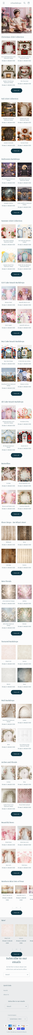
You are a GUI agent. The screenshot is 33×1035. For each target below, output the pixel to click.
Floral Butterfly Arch (24, 483)
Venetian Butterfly (24, 506)
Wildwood (8, 542)
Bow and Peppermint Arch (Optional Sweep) (8, 57)
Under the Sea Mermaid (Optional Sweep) (24, 265)
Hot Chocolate (24, 81)
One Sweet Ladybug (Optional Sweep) (8, 241)
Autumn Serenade (8, 143)
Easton (24, 565)
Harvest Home (24, 143)
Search (6, 990)
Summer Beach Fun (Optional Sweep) (8, 265)
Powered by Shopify (21, 1032)
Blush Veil (8, 661)
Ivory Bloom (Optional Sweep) (8, 721)
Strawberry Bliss (24, 421)
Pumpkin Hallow (8, 203)
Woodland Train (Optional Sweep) (8, 384)
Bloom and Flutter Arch (8, 506)
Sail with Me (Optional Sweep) (24, 241)
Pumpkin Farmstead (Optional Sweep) (8, 119)
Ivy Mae (8, 483)
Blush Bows (8, 842)
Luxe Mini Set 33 (21, 895)
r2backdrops (13, 1032)
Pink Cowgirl (8, 325)
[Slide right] (20, 908)
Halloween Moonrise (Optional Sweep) (24, 179)
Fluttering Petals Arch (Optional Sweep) (8, 422)
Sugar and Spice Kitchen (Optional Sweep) (24, 57)
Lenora (24, 661)
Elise (8, 744)
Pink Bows (24, 865)
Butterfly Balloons (24, 325)
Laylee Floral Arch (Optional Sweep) (8, 805)
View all (16, 90)
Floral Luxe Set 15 (7, 895)
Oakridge (8, 565)
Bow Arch (8, 865)
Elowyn (24, 624)
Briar (24, 542)
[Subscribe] (27, 974)
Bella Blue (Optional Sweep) (8, 624)
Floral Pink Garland (24, 804)
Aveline (24, 601)
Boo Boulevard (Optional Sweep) (8, 179)
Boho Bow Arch (24, 842)
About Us (6, 994)
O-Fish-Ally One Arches (24, 361)
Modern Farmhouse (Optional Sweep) (8, 81)
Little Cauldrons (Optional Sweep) (25, 204)
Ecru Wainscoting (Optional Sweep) (24, 745)
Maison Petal (8, 302)
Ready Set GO (24, 446)
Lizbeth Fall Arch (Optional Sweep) (24, 119)
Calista (8, 782)
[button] (4, 3)
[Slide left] (12, 908)
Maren (8, 684)
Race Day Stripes (8, 361)
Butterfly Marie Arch (24, 302)
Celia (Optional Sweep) (9, 601)
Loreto (24, 720)
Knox (24, 684)
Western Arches (24, 384)
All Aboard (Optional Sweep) (8, 446)
